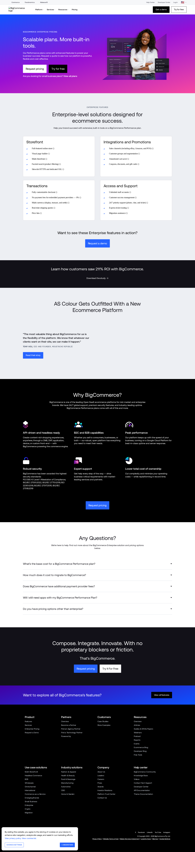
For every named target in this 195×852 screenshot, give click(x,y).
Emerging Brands (32, 798)
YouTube (158, 832)
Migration (29, 813)
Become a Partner (68, 725)
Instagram (166, 832)
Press (100, 783)
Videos (136, 779)
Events (136, 744)
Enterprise (29, 805)
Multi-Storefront (31, 772)
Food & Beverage (68, 779)
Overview (65, 721)
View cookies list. (29, 838)
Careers (101, 779)
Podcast (137, 736)
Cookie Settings (164, 839)
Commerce (16, 2)
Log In (175, 2)
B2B (26, 779)
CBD (63, 790)
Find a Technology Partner (72, 732)
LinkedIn (150, 832)
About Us (101, 772)
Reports (137, 740)
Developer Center (164, 2)
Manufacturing (67, 783)
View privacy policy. (13, 838)
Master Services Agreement (129, 839)
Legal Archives (146, 839)
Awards (101, 787)
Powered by (66, 736)
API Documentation (142, 790)
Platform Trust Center (106, 794)
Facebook (141, 832)
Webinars (138, 732)
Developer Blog (140, 751)
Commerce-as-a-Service (35, 794)
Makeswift (44, 2)
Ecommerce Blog (141, 747)
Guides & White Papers (143, 729)
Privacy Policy (97, 839)
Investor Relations (105, 790)
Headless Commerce (33, 775)
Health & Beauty (68, 775)
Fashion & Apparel (68, 772)
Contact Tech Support (143, 783)
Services (28, 725)
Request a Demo (32, 732)
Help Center (150, 2)
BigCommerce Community (145, 772)
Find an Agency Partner (70, 729)
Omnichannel (30, 787)
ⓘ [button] (53, 149)
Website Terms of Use (110, 839)
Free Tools (138, 755)
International (30, 790)
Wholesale (29, 783)
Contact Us (102, 798)
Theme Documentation (143, 794)
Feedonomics (29, 2)
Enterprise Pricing (32, 729)
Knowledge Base (141, 775)
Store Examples (104, 725)
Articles (137, 725)
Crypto (27, 809)
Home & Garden (67, 794)
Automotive (66, 787)
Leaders (101, 775)
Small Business (31, 801)
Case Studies (103, 721)
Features (28, 721)
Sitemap (155, 839)
